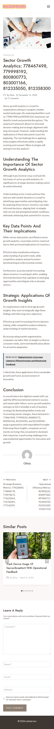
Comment (9, 626)
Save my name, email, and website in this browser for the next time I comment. (27, 698)
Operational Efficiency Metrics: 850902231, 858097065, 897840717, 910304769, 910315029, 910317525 (42, 494)
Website (8, 689)
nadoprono (8, 54)
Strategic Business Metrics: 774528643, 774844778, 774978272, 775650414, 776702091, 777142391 (13, 493)
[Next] (47, 560)
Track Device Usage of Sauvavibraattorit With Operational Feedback (26, 568)
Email (7, 677)
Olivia (11, 95)
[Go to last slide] (7, 560)
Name (8, 664)
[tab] (21, 590)
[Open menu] (48, 6)
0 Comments (13, 98)
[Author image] (4, 95)
